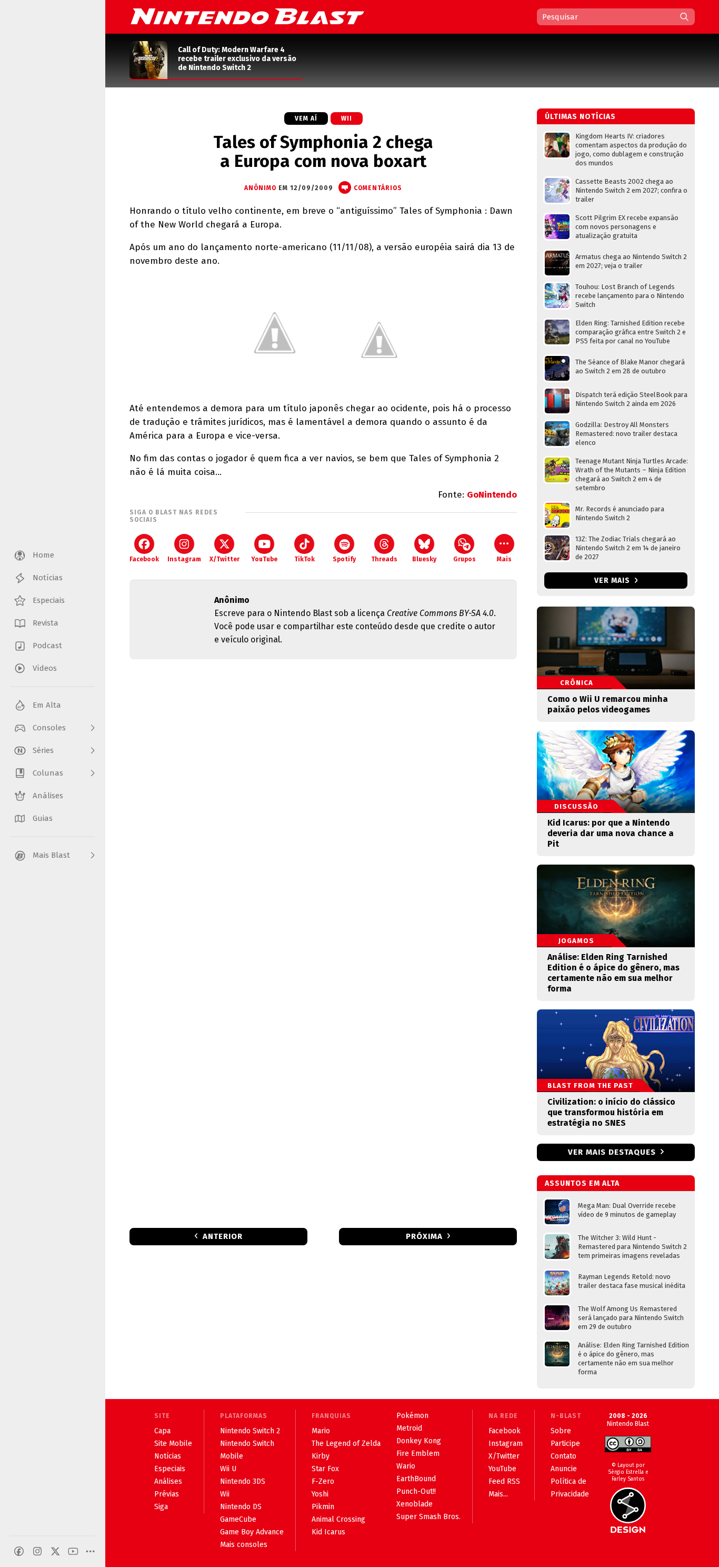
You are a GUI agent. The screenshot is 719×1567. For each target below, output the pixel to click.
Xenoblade (414, 1504)
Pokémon (412, 1415)
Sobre (561, 1430)
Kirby (320, 1456)
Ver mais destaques (612, 1152)
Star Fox (325, 1468)
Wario (405, 1466)
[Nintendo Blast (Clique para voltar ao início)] (247, 16)
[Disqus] (323, 806)
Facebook (144, 559)
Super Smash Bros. (428, 1516)
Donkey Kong (418, 1440)
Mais (504, 559)
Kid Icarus (328, 1532)
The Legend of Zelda (346, 1443)
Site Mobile (173, 1443)
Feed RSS (504, 1481)
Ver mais (613, 580)
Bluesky (424, 559)
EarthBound (416, 1478)
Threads (384, 559)
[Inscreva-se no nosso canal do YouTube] (73, 1551)
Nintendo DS (241, 1506)
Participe (565, 1443)
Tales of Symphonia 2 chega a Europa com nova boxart (323, 152)
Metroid (409, 1428)
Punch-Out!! (416, 1491)
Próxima (424, 1236)
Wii (346, 118)
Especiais (169, 1468)
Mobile (231, 1456)
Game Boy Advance (252, 1532)
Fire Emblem (418, 1453)
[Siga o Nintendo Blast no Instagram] (37, 1551)
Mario (321, 1430)
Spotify (344, 559)
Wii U (228, 1468)
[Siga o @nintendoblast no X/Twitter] (55, 1551)
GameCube (238, 1519)
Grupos (464, 559)
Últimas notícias (580, 116)
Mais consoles (243, 1544)
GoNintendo (492, 494)
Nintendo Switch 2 (250, 1430)
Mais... (498, 1494)
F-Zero (323, 1481)
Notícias (167, 1456)
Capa (162, 1430)
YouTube (264, 559)
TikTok (304, 559)
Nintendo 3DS (242, 1481)
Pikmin (323, 1506)
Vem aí (306, 118)
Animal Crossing (338, 1519)
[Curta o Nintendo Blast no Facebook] (18, 1551)
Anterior (223, 1236)
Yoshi (320, 1494)
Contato (563, 1456)
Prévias (166, 1494)
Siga (161, 1506)
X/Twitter (224, 559)
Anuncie (564, 1468)
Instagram (184, 559)
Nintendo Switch (247, 1443)
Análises (168, 1481)
